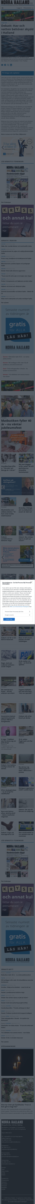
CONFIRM (9, 619)
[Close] (31, 582)
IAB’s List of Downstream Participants (19, 606)
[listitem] (17, 611)
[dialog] (17, 602)
